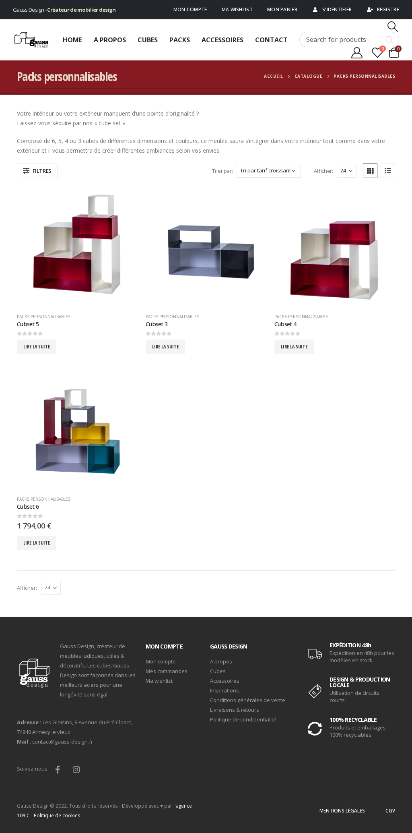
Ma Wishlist (237, 9)
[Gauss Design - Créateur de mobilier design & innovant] (32, 40)
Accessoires (222, 39)
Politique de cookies (57, 815)
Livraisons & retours (234, 709)
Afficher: (323, 170)
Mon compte (190, 9)
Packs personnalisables (43, 316)
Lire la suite (36, 346)
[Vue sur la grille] (370, 171)
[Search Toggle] (393, 26)
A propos (110, 39)
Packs (179, 39)
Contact (271, 39)
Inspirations (224, 690)
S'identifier (337, 9)
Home (72, 39)
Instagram (76, 769)
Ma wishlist (159, 680)
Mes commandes (166, 671)
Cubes (148, 39)
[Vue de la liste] (388, 171)
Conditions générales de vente (247, 700)
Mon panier (282, 9)
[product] (77, 246)
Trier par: (222, 170)
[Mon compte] (357, 52)
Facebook (57, 769)
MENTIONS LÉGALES (342, 810)
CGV (390, 810)
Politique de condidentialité (243, 719)
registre (388, 9)
